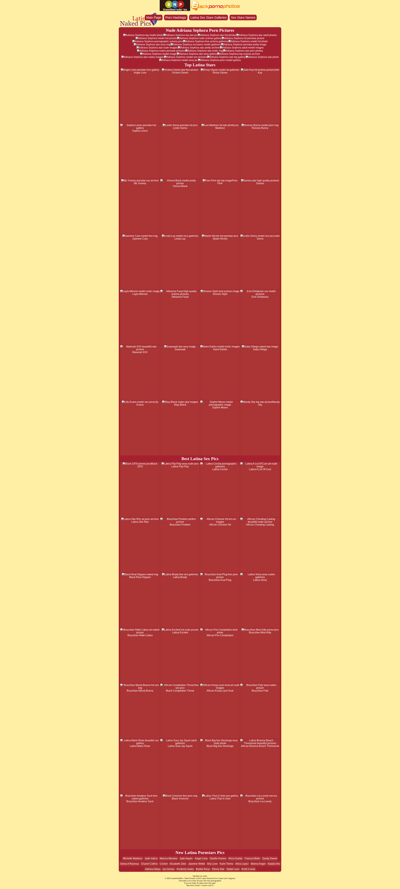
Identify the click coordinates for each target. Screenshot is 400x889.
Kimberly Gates (185, 869)
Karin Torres (226, 863)
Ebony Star (218, 869)
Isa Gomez (169, 869)
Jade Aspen (186, 858)
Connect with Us (207, 885)
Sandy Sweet (269, 858)
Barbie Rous (203, 869)
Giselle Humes (218, 858)
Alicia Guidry (235, 858)
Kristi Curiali (248, 869)
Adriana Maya (152, 869)
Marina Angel (258, 863)
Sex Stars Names (243, 17)
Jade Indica (151, 858)
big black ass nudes (200, 876)
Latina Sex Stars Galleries (208, 17)
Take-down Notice (193, 885)
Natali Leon (233, 869)
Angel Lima (201, 858)
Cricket (164, 863)
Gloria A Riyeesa (129, 863)
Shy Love (212, 863)
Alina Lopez (242, 863)
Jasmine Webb (196, 863)
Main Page (153, 17)
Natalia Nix (274, 863)
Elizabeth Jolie (178, 863)
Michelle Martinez (132, 858)
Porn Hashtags (175, 17)
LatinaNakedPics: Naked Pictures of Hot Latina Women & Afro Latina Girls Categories (203, 878)
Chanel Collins (149, 863)
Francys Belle (252, 858)
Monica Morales (168, 858)
